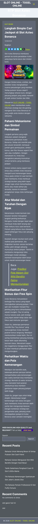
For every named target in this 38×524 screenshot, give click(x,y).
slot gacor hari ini (9, 503)
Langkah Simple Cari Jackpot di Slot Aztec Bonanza (19, 32)
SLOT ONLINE (9, 24)
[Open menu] (34, 4)
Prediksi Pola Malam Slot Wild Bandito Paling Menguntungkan (20, 277)
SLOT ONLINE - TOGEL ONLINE (22, 521)
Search (5, 435)
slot (3, 508)
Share (28, 49)
